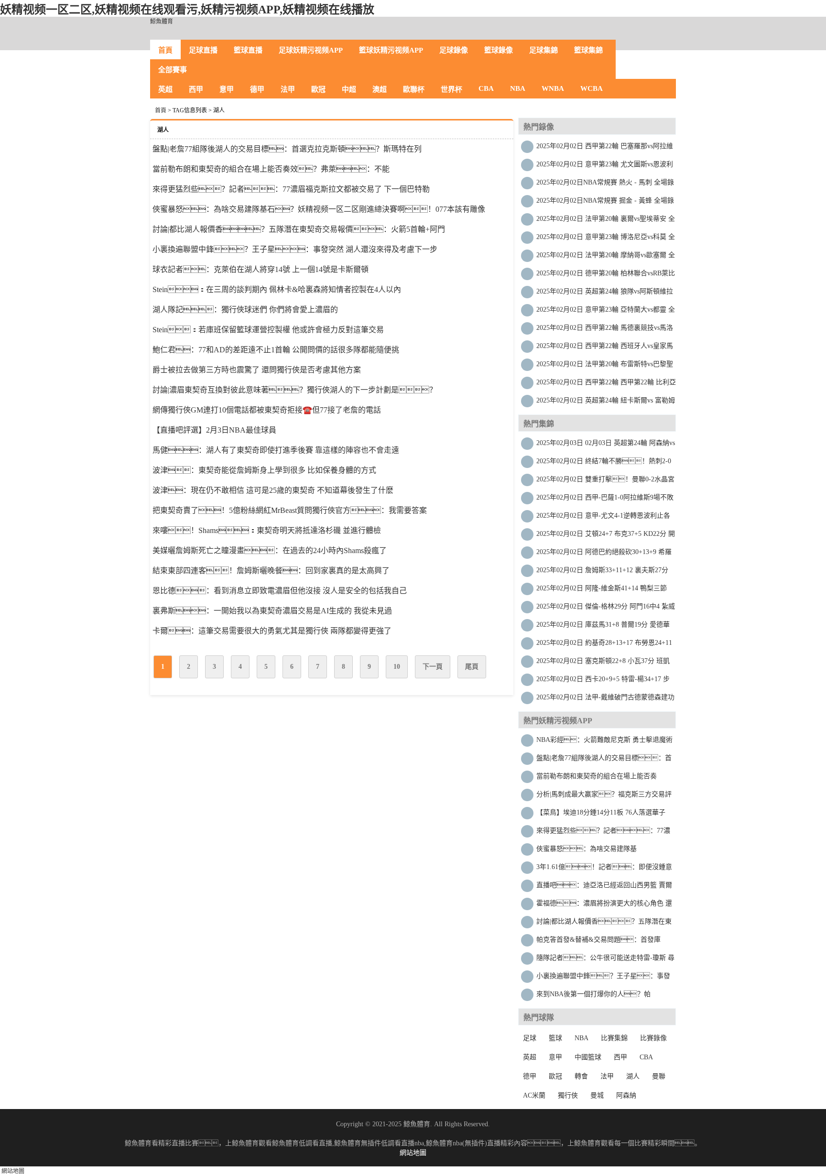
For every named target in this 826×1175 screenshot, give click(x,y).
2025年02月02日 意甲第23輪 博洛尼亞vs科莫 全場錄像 (605, 239)
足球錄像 (453, 50)
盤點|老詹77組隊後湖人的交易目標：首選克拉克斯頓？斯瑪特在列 (287, 149)
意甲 (226, 89)
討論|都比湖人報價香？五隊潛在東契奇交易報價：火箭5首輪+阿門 (604, 924)
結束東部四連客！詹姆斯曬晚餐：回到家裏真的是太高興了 (271, 570)
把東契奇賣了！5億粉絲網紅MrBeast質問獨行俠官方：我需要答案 (289, 510)
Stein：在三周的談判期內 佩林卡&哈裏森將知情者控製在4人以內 (276, 289)
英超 (165, 89)
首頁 (165, 50)
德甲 (257, 89)
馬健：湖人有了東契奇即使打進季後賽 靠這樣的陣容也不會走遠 (275, 450)
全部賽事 (172, 70)
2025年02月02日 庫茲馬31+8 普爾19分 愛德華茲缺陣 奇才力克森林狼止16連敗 (603, 627)
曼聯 (658, 1076)
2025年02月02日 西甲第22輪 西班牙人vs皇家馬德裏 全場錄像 (604, 348)
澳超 (379, 89)
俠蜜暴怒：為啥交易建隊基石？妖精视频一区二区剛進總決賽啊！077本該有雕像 (318, 209)
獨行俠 (568, 1095)
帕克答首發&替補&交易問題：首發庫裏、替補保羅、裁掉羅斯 (599, 942)
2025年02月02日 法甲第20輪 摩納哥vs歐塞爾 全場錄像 (605, 257)
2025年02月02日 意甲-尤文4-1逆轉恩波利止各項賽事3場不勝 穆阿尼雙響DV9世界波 (603, 518)
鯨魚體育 (161, 21)
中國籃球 (588, 1057)
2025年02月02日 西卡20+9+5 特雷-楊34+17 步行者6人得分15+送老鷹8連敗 (603, 681)
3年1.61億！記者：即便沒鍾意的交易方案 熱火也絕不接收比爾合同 (604, 869)
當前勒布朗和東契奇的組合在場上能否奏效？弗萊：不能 (271, 169)
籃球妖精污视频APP (391, 50)
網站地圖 (413, 1152)
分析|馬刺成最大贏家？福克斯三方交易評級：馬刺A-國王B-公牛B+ (604, 797)
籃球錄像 (498, 50)
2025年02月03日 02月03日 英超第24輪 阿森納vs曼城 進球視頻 (605, 445)
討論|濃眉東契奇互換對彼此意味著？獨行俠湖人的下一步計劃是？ (294, 390)
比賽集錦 (614, 1038)
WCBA (591, 88)
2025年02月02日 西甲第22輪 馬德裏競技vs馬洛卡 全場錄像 (604, 330)
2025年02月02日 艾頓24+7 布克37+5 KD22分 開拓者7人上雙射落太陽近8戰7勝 (605, 536)
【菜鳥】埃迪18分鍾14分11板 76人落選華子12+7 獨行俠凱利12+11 (600, 815)
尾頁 (471, 666)
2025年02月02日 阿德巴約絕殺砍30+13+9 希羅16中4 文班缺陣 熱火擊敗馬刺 (604, 554)
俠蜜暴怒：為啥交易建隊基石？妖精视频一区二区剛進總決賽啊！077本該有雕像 (599, 851)
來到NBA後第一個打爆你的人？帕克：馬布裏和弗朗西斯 (593, 996)
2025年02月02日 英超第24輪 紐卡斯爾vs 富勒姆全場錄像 (605, 403)
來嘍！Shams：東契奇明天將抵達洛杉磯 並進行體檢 (266, 530)
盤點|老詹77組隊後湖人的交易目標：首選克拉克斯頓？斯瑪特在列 (604, 760)
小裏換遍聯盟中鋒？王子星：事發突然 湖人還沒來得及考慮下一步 (294, 249)
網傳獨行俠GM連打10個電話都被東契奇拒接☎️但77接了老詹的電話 (266, 410)
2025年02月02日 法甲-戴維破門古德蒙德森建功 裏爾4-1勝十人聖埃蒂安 (605, 700)
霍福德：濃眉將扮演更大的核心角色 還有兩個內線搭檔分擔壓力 (604, 906)
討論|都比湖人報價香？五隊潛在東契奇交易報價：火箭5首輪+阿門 (298, 229)
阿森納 (626, 1095)
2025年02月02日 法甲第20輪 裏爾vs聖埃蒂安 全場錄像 (605, 221)
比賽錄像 (653, 1038)
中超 (349, 89)
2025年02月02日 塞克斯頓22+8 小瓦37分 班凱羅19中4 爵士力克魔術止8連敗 (603, 663)
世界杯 (451, 89)
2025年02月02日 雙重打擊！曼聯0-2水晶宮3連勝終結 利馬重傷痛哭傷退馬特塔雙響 (605, 482)
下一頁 (433, 666)
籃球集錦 (588, 50)
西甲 (196, 89)
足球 (529, 1038)
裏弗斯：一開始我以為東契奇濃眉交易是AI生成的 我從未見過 (272, 611)
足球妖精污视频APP (311, 50)
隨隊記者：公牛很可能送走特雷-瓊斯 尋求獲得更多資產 (605, 960)
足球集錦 (543, 50)
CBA (486, 88)
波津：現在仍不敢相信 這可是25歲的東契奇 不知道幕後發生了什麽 (272, 490)
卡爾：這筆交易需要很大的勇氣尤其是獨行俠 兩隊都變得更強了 (271, 631)
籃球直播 (248, 50)
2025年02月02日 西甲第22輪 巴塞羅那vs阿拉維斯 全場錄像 (604, 148)
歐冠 (318, 89)
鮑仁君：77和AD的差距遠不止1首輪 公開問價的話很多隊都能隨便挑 (275, 350)
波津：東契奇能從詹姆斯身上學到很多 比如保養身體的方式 (264, 470)
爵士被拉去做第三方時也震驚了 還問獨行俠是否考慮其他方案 (256, 370)
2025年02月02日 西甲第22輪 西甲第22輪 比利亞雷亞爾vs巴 (606, 385)
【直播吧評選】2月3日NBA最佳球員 (214, 430)
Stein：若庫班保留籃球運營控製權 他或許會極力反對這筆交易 (268, 330)
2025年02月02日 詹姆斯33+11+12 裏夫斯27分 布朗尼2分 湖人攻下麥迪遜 (602, 572)
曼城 (597, 1095)
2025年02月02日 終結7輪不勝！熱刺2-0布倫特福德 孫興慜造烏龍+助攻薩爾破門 (603, 463)
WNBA (553, 88)
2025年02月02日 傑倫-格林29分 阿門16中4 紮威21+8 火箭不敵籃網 (605, 609)
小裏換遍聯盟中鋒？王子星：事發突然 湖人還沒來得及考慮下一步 (603, 978)
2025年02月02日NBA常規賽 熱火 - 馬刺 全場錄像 (605, 185)
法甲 (288, 89)
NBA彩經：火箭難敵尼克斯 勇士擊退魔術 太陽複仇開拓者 (604, 742)
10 (396, 666)
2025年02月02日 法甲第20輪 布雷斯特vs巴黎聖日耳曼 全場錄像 (604, 366)
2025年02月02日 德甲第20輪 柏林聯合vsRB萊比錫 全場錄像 (605, 276)
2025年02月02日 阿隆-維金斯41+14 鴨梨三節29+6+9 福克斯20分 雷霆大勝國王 (601, 591)
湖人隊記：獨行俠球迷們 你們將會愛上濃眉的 (245, 309)
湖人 (633, 1076)
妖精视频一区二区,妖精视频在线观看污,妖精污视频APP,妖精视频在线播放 (187, 9)
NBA (517, 88)
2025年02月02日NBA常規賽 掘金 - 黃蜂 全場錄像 (605, 203)
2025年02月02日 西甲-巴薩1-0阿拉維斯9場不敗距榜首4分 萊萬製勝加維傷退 (605, 500)
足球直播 (203, 50)
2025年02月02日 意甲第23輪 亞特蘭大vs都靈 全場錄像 (605, 312)
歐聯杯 (413, 89)
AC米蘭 (534, 1095)
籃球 (555, 1038)
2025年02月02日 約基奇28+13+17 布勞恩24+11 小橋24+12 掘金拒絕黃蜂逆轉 (604, 645)
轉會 (581, 1076)
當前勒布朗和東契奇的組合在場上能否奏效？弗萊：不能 (596, 778)
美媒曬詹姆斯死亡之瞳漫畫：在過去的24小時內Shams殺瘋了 (269, 550)
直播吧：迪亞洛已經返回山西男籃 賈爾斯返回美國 (604, 887)
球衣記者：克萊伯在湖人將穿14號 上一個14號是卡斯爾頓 (260, 269)
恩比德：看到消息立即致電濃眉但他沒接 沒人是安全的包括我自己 (279, 591)
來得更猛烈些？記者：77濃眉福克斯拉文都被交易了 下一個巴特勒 (603, 833)
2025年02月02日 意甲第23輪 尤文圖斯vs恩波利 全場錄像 (604, 167)
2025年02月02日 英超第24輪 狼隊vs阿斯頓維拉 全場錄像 (604, 294)
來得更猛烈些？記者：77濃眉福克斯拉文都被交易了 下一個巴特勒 (291, 189)
